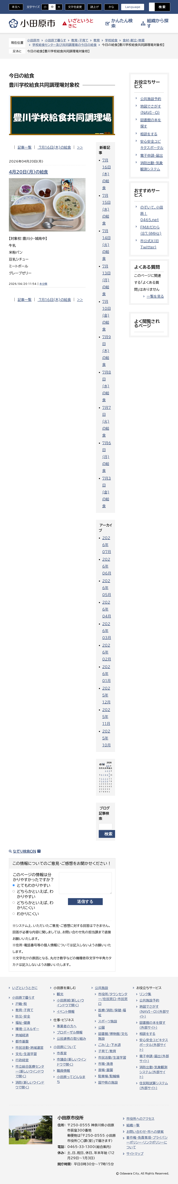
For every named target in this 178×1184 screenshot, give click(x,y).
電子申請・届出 (151, 155)
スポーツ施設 (107, 1021)
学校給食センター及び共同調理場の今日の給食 (64, 44)
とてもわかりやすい (34, 885)
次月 (108, 766)
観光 (60, 994)
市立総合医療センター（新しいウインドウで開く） (29, 1071)
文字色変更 (75, 7)
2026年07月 (106, 544)
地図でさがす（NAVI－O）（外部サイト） (154, 1011)
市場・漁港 (105, 1063)
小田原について (65, 1047)
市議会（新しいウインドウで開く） (71, 1062)
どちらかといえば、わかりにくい (35, 905)
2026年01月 (106, 673)
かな (109, 7)
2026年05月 (106, 587)
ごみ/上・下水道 (109, 1044)
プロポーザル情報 (70, 1032)
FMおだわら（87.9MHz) (150, 230)
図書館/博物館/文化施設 (113, 1036)
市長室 (62, 1053)
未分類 (43, 284)
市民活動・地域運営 (29, 1047)
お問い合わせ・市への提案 (145, 1131)
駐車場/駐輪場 (109, 1076)
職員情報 (63, 1070)
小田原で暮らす (55, 40)
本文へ (16, 7)
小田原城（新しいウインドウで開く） (70, 1003)
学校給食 (111, 40)
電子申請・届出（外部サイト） (154, 1059)
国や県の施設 (108, 1082)
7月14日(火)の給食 (106, 244)
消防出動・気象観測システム (151, 166)
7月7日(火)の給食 (106, 421)
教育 (97, 40)
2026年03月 (106, 630)
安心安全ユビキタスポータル (151, 144)
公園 (101, 1027)
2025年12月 (106, 695)
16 (107, 780)
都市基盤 (22, 1041)
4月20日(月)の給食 (28, 172)
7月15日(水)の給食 (106, 209)
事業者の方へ (66, 1026)
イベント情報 (66, 1011)
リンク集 (145, 994)
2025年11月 (106, 716)
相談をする (148, 134)
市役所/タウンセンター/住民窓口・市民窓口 (113, 999)
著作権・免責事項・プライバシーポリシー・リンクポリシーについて (147, 1142)
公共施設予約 (150, 98)
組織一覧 (133, 1125)
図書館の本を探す (150, 123)
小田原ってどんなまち (71, 1079)
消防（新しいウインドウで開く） (29, 1085)
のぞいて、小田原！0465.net (151, 213)
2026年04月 (106, 609)
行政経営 (22, 1060)
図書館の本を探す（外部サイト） (152, 1025)
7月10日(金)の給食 (106, 315)
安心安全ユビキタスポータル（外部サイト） (153, 1044)
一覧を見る (155, 296)
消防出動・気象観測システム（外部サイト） (153, 1072)
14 (103, 780)
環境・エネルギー (27, 1028)
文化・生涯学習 (26, 1053)
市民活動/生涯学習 (112, 1057)
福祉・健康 (22, 1022)
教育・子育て (79, 40)
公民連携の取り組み (71, 1038)
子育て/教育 (107, 1051)
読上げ (94, 7)
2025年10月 (106, 738)
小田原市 (32, 23)
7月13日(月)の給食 (106, 280)
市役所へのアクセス (140, 1118)
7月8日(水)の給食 (106, 386)
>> (80, 147)
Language (132, 7)
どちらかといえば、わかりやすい (35, 893)
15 (105, 780)
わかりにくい (28, 914)
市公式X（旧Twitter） (149, 244)
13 (101, 780)
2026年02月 (106, 652)
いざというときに (25, 987)
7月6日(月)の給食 (106, 456)
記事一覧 (24, 147)
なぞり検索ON (24, 851)
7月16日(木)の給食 (54, 147)
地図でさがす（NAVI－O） (150, 109)
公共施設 (101, 987)
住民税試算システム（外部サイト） (153, 1086)
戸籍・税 (21, 1003)
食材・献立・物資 (134, 40)
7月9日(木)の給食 (106, 350)
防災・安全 (22, 1016)
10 (109, 775)
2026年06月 (106, 566)
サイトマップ (134, 1153)
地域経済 (22, 1035)
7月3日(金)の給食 (106, 492)
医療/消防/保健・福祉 (112, 1013)
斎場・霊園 (105, 1070)
